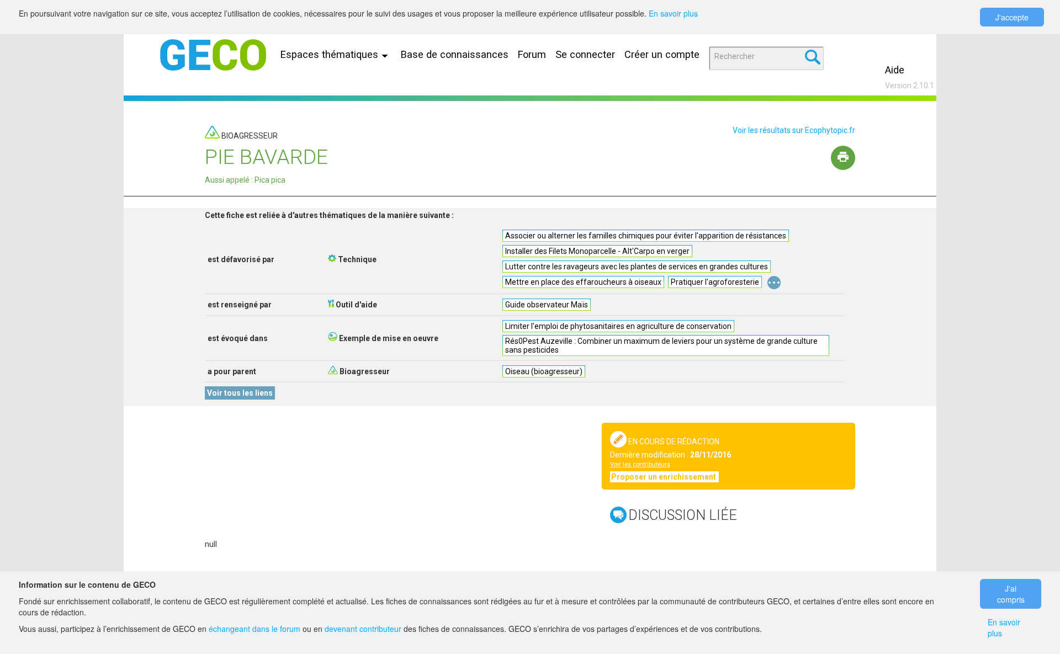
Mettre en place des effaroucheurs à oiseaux (583, 282)
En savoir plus (673, 13)
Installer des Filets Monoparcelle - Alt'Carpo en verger (597, 251)
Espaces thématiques (330, 54)
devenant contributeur (363, 628)
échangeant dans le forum (254, 628)
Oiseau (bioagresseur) (543, 371)
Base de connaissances (454, 54)
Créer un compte (661, 54)
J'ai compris (1011, 594)
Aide (894, 70)
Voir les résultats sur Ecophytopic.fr (794, 130)
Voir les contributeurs (640, 464)
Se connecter (585, 54)
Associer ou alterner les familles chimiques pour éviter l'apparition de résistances (645, 235)
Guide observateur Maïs (546, 304)
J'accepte (1012, 17)
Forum (532, 54)
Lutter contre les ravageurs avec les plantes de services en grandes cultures (636, 266)
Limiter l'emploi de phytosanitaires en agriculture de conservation (618, 326)
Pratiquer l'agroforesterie (715, 282)
